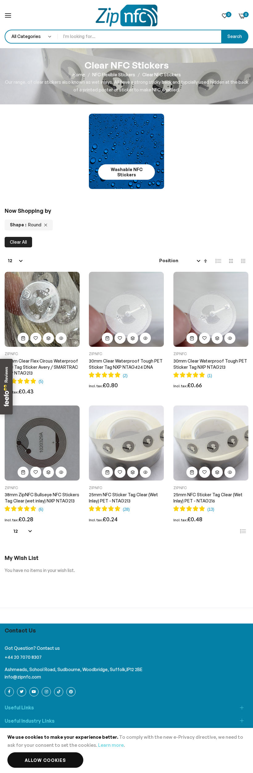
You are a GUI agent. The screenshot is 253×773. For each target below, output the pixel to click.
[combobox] (153, 36)
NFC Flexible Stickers (114, 74)
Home (79, 74)
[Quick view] (61, 338)
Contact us (48, 648)
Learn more (111, 745)
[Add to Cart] (23, 338)
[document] (126, 751)
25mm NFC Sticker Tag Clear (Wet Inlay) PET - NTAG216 (208, 497)
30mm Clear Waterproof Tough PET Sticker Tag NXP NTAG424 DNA (126, 364)
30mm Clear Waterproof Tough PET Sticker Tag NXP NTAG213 (210, 364)
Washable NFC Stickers (127, 172)
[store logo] (126, 16)
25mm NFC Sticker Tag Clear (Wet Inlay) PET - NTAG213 (123, 497)
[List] (218, 261)
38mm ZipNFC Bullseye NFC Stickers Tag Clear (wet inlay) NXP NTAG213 (42, 497)
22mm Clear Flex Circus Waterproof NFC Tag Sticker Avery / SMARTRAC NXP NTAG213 (41, 367)
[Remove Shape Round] (46, 225)
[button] (35, 338)
